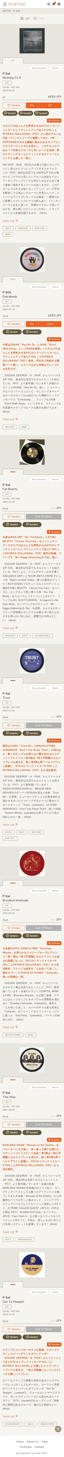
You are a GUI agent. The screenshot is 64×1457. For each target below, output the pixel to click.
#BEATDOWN (47, 1424)
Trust (6, 698)
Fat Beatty (10, 489)
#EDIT (8, 228)
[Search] (48, 4)
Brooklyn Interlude (15, 900)
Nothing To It (12, 78)
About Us (33, 1441)
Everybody (10, 297)
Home (20, 1441)
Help (45, 1441)
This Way (9, 1097)
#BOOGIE (36, 832)
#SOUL (8, 832)
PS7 (7, 83)
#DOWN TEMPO (13, 1035)
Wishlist (16, 105)
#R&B (8, 234)
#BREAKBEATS (25, 1239)
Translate (55, 121)
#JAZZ (30, 1424)
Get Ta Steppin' (13, 1302)
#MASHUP (23, 228)
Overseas (26, 1447)
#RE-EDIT (9, 427)
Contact (39, 1447)
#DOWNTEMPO (42, 635)
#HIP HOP (39, 228)
